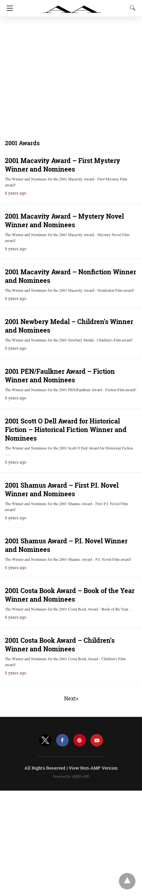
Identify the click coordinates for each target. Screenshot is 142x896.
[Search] (131, 8)
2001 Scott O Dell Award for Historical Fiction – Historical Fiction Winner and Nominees (65, 429)
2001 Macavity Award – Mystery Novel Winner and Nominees (64, 220)
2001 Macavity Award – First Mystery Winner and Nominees (62, 164)
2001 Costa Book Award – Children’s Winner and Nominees (60, 644)
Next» (71, 698)
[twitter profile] (45, 740)
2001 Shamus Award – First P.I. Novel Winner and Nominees (62, 489)
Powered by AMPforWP (71, 776)
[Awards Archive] (72, 6)
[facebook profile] (62, 740)
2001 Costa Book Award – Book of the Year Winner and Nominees (69, 594)
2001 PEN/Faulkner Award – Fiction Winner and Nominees (60, 375)
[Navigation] (8, 8)
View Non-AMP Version (93, 768)
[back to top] (127, 881)
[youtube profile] (96, 740)
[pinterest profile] (79, 740)
